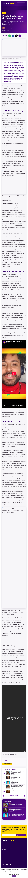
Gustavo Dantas (6, 200)
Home (4, 8)
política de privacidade (14, 874)
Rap (6, 760)
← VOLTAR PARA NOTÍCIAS (7, 763)
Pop (14, 8)
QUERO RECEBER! (21, 835)
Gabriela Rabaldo (19, 475)
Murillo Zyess (11, 88)
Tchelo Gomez (6, 253)
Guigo (21, 86)
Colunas (24, 8)
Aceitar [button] (14, 876)
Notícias (9, 8)
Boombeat (16, 86)
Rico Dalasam (10, 129)
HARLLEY (4, 88)
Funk (19, 8)
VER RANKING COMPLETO (14, 795)
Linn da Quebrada (20, 129)
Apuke (11, 86)
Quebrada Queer (20, 73)
